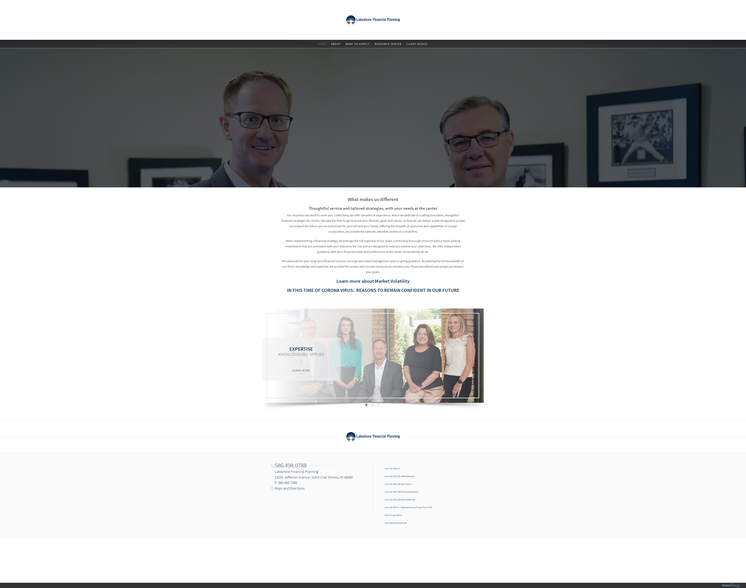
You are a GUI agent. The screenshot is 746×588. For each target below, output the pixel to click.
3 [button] (378, 405)
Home (322, 44)
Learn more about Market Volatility (373, 281)
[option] (373, 356)
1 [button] (366, 405)
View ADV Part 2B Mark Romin (398, 484)
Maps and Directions (290, 488)
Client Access (417, 44)
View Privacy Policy (393, 515)
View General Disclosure (395, 522)
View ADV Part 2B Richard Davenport (401, 491)
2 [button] (372, 405)
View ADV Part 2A (392, 468)
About (336, 44)
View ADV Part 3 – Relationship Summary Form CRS (408, 507)
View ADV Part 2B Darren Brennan (399, 499)
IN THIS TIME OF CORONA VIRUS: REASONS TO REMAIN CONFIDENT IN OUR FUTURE (373, 290)
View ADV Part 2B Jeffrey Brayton (399, 476)
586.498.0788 (291, 465)
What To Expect (358, 44)
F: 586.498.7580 (286, 482)
